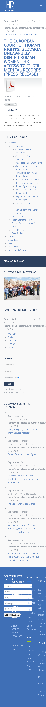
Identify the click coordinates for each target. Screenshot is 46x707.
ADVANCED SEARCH (14, 261)
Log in (9, 384)
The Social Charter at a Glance (21, 503)
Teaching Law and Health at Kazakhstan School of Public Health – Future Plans (24, 479)
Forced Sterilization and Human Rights (21, 34)
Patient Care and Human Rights (22, 454)
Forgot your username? (14, 392)
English (11, 337)
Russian (11, 343)
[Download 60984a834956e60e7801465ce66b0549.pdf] (10, 85)
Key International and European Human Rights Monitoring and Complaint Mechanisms (22, 528)
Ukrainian (12, 347)
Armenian (12, 333)
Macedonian (13, 340)
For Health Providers (31, 658)
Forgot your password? (14, 389)
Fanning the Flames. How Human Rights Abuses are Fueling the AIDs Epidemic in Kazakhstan (23, 557)
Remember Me (11, 377)
